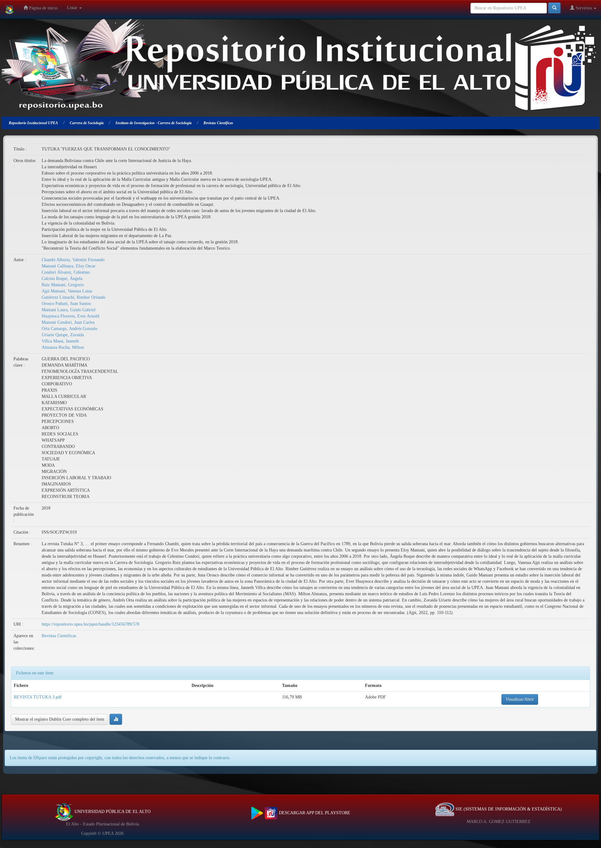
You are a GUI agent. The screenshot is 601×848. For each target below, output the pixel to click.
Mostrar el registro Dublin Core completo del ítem (59, 719)
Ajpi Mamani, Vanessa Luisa (67, 291)
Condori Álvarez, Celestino (66, 272)
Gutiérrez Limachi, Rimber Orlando (73, 297)
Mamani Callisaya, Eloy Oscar (68, 266)
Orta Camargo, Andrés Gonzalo (69, 328)
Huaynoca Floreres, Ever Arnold (70, 316)
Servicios (583, 8)
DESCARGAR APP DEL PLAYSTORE (314, 812)
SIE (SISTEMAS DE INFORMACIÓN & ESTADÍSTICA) (508, 809)
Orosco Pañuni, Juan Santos (66, 303)
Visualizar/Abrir (520, 699)
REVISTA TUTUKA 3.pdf (38, 697)
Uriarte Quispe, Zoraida (63, 335)
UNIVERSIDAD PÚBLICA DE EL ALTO (112, 811)
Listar (73, 7)
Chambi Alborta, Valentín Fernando (73, 259)
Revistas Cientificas (59, 635)
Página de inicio (43, 8)
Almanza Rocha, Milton (63, 347)
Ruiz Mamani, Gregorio (63, 284)
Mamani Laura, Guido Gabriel (68, 309)
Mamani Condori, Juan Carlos (68, 322)
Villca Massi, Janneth (60, 341)
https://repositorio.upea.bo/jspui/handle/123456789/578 (90, 624)
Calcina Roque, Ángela (62, 278)
